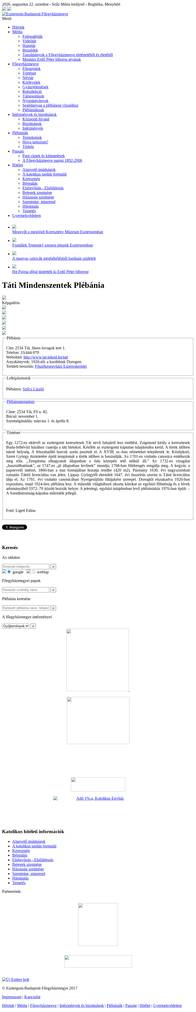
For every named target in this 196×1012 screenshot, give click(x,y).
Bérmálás (30, 183)
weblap (42, 572)
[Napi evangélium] (98, 784)
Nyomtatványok (35, 100)
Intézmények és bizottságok (34, 114)
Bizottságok (32, 123)
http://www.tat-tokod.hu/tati (45, 357)
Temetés (29, 211)
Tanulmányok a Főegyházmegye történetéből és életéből (67, 55)
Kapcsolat (32, 997)
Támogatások (33, 96)
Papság (18, 151)
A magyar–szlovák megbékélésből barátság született (54, 258)
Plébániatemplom (20, 401)
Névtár (27, 78)
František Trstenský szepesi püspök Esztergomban (52, 245)
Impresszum (11, 997)
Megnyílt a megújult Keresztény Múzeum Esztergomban (57, 232)
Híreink (18, 27)
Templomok (32, 137)
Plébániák (20, 133)
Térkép (28, 146)
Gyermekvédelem (26, 215)
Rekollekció (32, 91)
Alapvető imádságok (39, 169)
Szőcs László (33, 389)
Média (17, 32)
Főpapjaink (31, 68)
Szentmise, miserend (38, 202)
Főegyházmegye (25, 64)
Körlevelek (31, 82)
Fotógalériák (32, 36)
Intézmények (32, 128)
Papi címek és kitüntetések (43, 156)
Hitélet (17, 165)
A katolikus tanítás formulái (44, 174)
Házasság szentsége (38, 197)
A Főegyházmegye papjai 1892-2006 (52, 160)
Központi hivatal (35, 119)
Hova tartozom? (35, 142)
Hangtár (28, 45)
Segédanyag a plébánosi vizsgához (50, 105)
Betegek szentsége (37, 192)
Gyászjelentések (35, 87)
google (17, 572)
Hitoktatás (30, 206)
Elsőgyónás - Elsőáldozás (43, 188)
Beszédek (30, 50)
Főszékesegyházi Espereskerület (61, 366)
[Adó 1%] (98, 810)
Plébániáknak (33, 110)
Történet (29, 73)
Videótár (29, 41)
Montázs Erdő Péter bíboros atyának (51, 59)
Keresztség (31, 179)
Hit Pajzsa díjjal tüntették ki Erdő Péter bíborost (50, 271)
